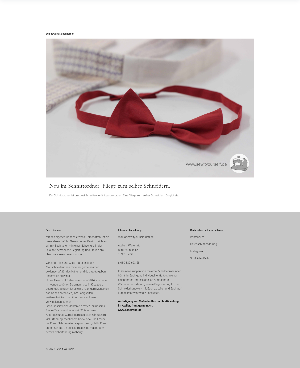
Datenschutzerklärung (203, 244)
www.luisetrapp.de (129, 310)
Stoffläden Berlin (200, 258)
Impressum (197, 237)
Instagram (196, 251)
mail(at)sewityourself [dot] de (135, 237)
